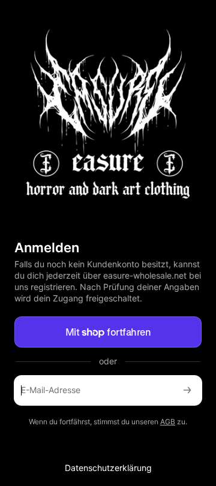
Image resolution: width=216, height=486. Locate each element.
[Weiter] (187, 390)
